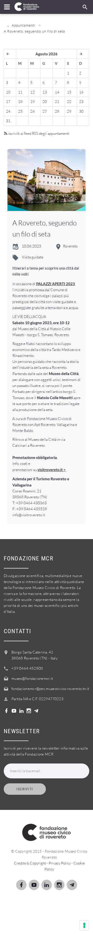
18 (20, 101)
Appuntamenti (23, 25)
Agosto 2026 (46, 54)
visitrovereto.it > (51, 469)
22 (69, 101)
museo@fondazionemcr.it (32, 678)
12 (32, 92)
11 (20, 92)
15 (69, 92)
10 (8, 92)
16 (81, 92)
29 (69, 111)
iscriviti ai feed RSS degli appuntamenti (38, 133)
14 (57, 92)
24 (8, 111)
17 (8, 101)
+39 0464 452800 (27, 668)
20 (44, 101)
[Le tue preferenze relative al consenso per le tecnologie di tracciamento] (84, 925)
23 (81, 101)
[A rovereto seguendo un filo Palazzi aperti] (46, 180)
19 (32, 101)
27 (44, 111)
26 (32, 111)
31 (8, 120)
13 (44, 92)
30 (81, 111)
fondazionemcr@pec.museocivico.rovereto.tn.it (50, 688)
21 (57, 101)
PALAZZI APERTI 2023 (55, 283)
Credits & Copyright (30, 863)
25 (20, 111)
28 (57, 111)
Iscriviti (24, 789)
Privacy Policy (60, 863)
